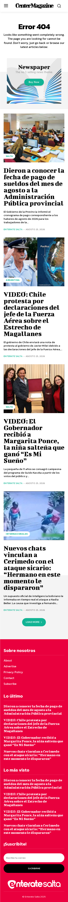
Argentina (13, 280)
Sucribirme (34, 868)
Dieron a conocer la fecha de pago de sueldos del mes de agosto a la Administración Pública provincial (34, 186)
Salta (9, 156)
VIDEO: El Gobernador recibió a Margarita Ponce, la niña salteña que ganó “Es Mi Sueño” (34, 440)
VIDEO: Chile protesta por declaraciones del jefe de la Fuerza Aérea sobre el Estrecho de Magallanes (31, 313)
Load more (33, 622)
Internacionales (17, 534)
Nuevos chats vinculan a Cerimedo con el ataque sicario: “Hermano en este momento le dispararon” (32, 567)
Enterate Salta (13, 229)
